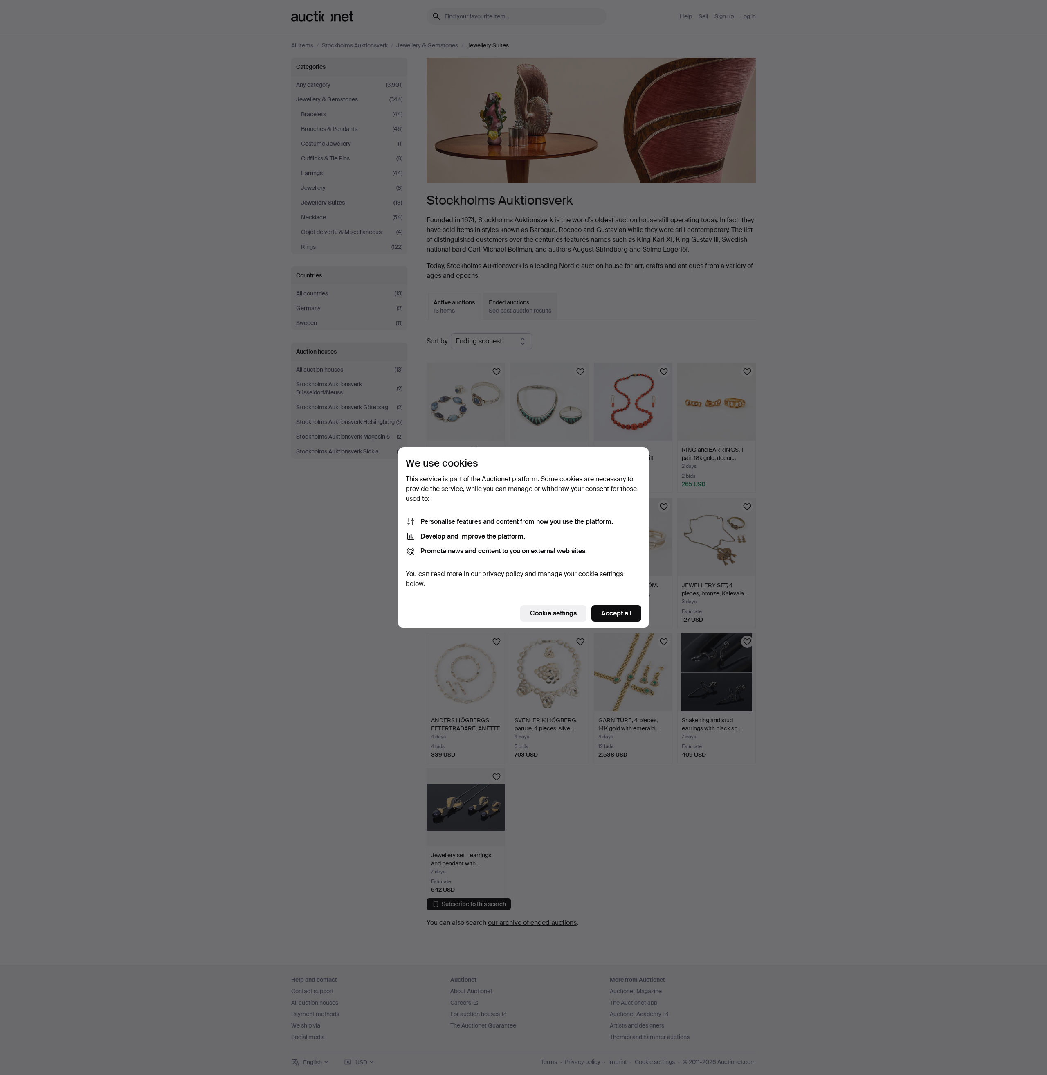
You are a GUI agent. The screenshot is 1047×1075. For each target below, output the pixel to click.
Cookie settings (553, 613)
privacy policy (502, 574)
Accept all (616, 613)
